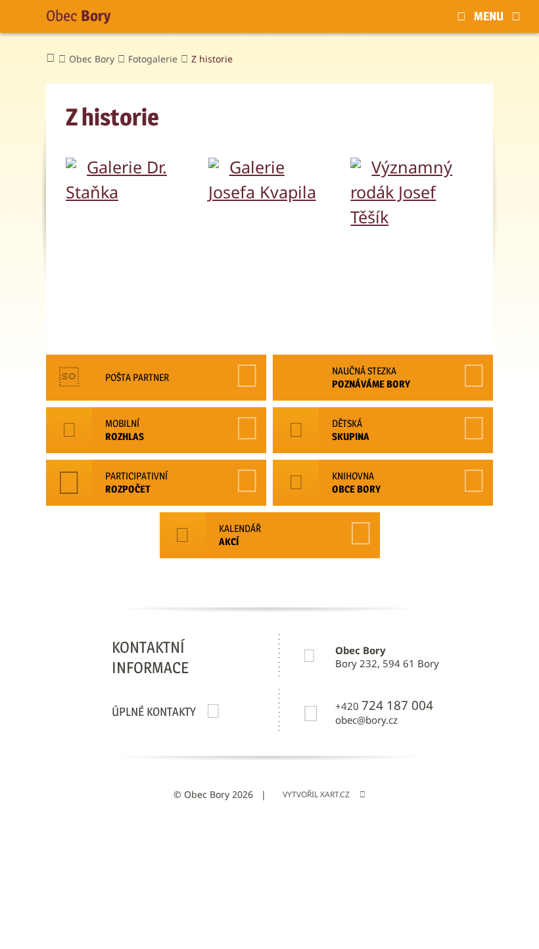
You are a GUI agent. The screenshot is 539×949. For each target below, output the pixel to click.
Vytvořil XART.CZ (316, 794)
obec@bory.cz (366, 720)
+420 (384, 705)
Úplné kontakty (154, 711)
